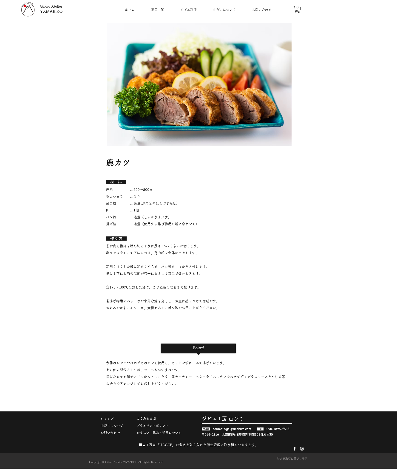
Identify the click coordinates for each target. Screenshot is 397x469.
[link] (297, 9)
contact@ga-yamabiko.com (232, 428)
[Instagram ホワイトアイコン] (302, 449)
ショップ (107, 418)
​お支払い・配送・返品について (158, 432)
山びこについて (112, 425)
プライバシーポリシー (152, 425)
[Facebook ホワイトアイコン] (294, 449)
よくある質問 (146, 418)
